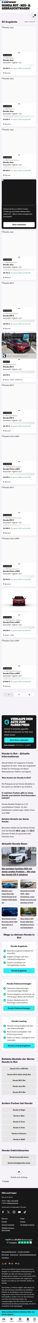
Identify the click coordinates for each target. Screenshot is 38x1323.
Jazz (23, 831)
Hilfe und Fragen (9, 1193)
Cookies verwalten (24, 1252)
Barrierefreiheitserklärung (28, 1255)
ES (18, 1263)
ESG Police (5, 1255)
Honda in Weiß (19, 1139)
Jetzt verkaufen (19, 225)
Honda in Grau (19, 1122)
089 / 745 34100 (12, 1201)
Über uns (4, 1218)
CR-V (32, 831)
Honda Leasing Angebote (19, 1046)
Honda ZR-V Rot (19, 1092)
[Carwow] (9, 2)
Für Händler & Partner (27, 1225)
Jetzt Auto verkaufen (19, 740)
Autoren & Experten (8, 1225)
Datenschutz (14, 1255)
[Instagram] (14, 1213)
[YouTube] (19, 1213)
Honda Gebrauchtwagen (19, 1008)
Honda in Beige (19, 1110)
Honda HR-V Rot (19, 1080)
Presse (22, 1218)
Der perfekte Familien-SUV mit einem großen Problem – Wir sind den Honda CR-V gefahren (18, 871)
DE (6, 1263)
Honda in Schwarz (19, 1134)
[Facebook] (3, 1213)
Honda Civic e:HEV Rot (19, 1069)
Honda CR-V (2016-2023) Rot (19, 1075)
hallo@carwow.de (12, 1203)
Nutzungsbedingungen (9, 1252)
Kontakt (4, 1221)
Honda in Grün (19, 1128)
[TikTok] (25, 1213)
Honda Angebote (19, 971)
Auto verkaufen (9, 745)
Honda (6, 1181)
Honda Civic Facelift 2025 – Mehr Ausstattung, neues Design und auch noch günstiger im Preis (28, 896)
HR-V (18, 831)
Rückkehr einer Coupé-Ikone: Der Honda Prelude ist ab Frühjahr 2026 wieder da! (9, 896)
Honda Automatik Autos (19, 1157)
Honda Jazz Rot (19, 1086)
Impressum (5, 1258)
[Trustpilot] (19, 1242)
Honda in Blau (19, 1116)
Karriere (22, 1221)
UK (12, 1263)
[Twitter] (8, 1213)
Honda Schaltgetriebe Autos (19, 1163)
